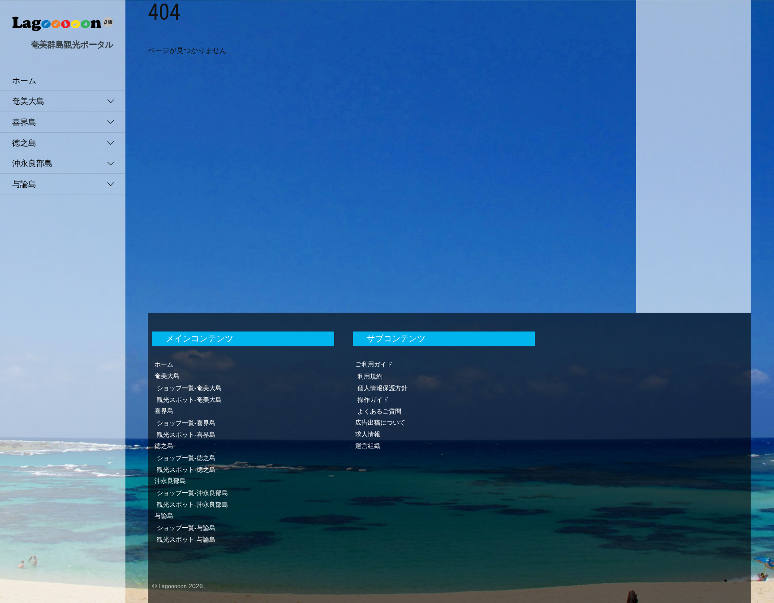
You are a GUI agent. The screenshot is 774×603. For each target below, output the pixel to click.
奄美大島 (28, 101)
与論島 (24, 184)
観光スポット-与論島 (186, 539)
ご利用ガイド (374, 364)
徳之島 (24, 142)
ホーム (24, 80)
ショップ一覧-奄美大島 (189, 388)
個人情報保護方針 (382, 388)
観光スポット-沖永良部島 (192, 504)
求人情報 (367, 434)
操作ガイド (373, 399)
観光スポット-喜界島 (186, 434)
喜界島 (24, 122)
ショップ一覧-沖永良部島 (192, 492)
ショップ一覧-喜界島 (186, 422)
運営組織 (367, 445)
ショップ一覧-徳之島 (186, 457)
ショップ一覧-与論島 (186, 527)
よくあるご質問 (379, 411)
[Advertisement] (693, 138)
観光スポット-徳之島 (186, 469)
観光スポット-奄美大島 (189, 399)
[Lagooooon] (62, 27)
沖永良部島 (32, 163)
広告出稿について (380, 422)
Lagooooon (173, 586)
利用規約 (370, 376)
